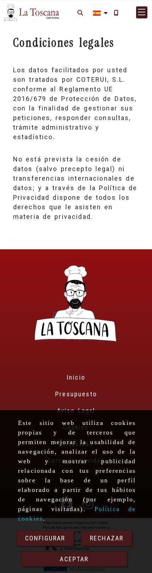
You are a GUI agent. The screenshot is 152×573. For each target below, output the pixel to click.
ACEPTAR (74, 559)
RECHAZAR (106, 538)
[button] (141, 12)
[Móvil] (116, 12)
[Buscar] (80, 12)
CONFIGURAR (45, 538)
